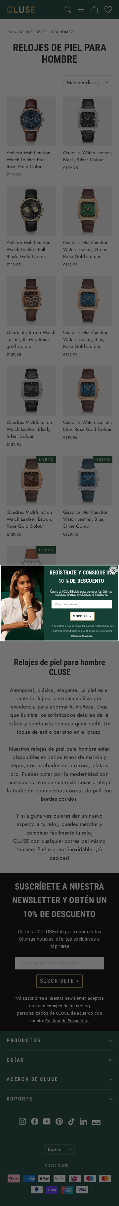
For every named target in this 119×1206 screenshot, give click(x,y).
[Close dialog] (113, 570)
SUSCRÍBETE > (82, 616)
